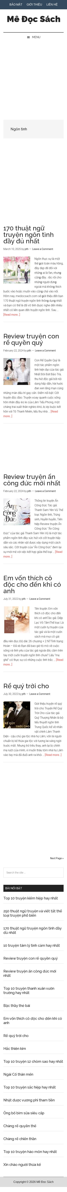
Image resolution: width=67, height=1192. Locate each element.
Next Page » (57, 858)
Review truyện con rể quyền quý (31, 339)
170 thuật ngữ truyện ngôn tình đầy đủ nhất (28, 234)
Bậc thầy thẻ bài (16, 1005)
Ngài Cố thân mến (18, 1074)
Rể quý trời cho (26, 686)
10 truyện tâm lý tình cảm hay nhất (31, 945)
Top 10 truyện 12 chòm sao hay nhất (33, 1061)
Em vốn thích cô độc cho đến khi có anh (32, 584)
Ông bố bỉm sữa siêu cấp (23, 1113)
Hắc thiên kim (14, 1048)
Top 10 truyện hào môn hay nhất (30, 1152)
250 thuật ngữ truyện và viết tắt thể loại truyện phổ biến (32, 913)
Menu (36, 37)
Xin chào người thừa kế (22, 1164)
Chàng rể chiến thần (19, 1139)
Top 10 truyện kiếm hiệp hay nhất (30, 898)
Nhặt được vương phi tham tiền (29, 1100)
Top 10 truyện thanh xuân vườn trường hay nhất (28, 990)
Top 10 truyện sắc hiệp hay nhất (29, 1087)
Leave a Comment (42, 249)
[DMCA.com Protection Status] (9, 1189)
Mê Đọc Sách (33, 19)
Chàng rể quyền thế (19, 1126)
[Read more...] (11, 314)
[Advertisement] (33, 77)
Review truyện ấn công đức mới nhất (31, 480)
